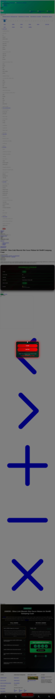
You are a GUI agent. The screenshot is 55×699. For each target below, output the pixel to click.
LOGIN (27, 345)
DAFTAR (27, 349)
